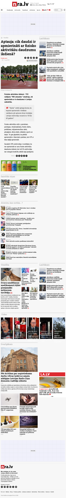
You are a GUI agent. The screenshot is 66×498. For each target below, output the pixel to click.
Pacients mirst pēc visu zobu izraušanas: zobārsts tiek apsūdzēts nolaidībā (56, 69)
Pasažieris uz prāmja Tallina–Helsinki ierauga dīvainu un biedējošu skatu (55, 45)
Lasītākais (44, 38)
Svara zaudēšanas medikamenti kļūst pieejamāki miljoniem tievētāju (10, 287)
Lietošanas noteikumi (26, 492)
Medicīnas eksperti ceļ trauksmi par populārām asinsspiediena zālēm (27, 279)
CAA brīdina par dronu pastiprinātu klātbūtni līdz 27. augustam (9, 408)
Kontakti (52, 492)
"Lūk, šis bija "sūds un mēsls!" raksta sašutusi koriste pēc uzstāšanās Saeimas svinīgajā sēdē (55, 78)
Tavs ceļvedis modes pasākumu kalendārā (19, 241)
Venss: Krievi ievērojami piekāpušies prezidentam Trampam (18, 224)
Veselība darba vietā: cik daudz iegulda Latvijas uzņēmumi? (14, 190)
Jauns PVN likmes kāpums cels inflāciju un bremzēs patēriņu (20, 213)
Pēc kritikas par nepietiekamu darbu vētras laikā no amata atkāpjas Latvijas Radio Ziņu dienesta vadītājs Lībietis (16, 377)
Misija (11, 492)
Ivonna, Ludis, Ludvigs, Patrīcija (38, 5)
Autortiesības (34, 492)
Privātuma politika (17, 492)
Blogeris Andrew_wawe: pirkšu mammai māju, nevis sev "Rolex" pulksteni (21, 252)
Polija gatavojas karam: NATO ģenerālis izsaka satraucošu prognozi (55, 60)
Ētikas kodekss (41, 492)
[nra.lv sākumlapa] (20, 4)
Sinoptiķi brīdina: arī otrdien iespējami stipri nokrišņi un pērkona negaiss (28, 431)
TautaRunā (25, 10)
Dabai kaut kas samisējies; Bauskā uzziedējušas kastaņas (21, 258)
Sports (38, 10)
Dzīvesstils (17, 10)
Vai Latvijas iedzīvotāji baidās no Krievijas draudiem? (24, 189)
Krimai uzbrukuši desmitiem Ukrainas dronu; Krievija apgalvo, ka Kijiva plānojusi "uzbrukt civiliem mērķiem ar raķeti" (21, 247)
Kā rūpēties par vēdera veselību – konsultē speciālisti (34, 296)
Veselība (6, 38)
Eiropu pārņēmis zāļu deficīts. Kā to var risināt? (33, 277)
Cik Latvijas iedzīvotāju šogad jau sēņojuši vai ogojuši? (33, 189)
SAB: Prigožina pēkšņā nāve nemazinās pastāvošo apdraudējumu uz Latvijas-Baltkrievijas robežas (19, 235)
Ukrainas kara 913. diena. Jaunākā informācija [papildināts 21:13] (21, 229)
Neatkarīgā (10, 10)
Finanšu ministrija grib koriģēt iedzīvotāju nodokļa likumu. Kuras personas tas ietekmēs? (28, 409)
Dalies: (13, 155)
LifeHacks (32, 10)
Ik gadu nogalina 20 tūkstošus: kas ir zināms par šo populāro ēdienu (20, 208)
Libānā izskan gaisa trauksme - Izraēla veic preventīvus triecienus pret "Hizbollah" (20, 219)
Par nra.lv (3, 492)
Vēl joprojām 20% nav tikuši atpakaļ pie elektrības (8, 430)
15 (62, 62)
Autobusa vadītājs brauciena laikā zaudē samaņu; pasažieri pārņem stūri (54, 53)
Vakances (47, 492)
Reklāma (7, 492)
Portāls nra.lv (4, 58)
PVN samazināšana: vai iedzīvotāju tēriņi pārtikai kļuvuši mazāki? (5, 192)
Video (4, 314)
